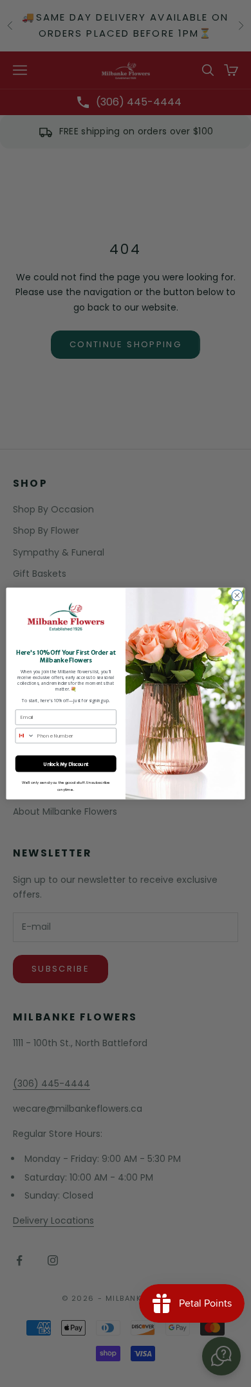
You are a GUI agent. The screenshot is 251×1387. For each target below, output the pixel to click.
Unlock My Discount (65, 764)
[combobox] (24, 736)
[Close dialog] (237, 595)
